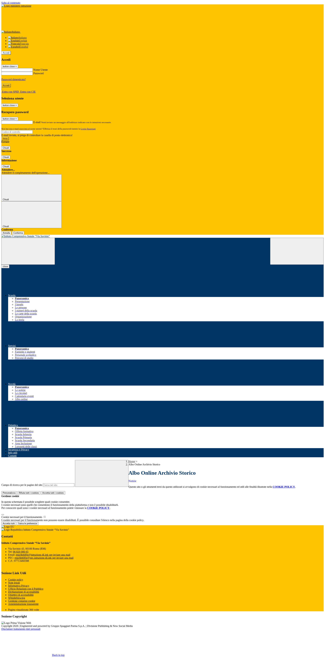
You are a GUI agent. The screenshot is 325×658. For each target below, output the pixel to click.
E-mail (36, 122)
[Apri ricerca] (297, 251)
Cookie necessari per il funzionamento (22, 517)
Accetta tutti (53, 493)
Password (38, 73)
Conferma (18, 233)
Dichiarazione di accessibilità (23, 591)
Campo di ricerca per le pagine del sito (21, 484)
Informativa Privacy (18, 585)
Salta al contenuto (10, 2)
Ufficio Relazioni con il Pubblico (25, 588)
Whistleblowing (16, 597)
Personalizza (9, 493)
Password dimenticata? (13, 79)
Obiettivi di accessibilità (21, 594)
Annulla (6, 233)
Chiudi (6, 148)
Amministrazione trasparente (23, 604)
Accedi (6, 53)
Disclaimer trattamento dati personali (20, 629)
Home (131, 461)
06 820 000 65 (20, 551)
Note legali (14, 582)
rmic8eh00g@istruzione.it (43, 554)
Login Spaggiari (88, 129)
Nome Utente (40, 69)
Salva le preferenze (27, 523)
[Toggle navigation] (28, 251)
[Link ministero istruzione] (16, 5)
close (5, 266)
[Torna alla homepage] (162, 236)
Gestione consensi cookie (21, 600)
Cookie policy (15, 579)
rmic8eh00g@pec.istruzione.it (44, 557)
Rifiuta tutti (29, 493)
